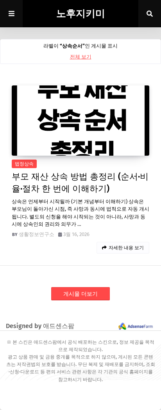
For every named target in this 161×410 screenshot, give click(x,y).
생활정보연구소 (36, 234)
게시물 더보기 (80, 294)
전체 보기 (80, 57)
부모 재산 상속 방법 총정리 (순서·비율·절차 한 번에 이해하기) (80, 182)
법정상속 (24, 164)
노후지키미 (80, 14)
